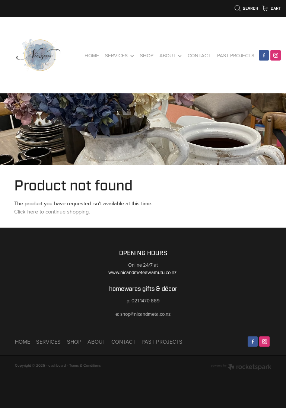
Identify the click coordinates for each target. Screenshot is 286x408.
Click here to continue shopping (51, 211)
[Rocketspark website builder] (241, 367)
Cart (275, 8)
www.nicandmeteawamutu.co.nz (143, 272)
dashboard (57, 365)
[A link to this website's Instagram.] (275, 55)
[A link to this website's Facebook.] (264, 55)
